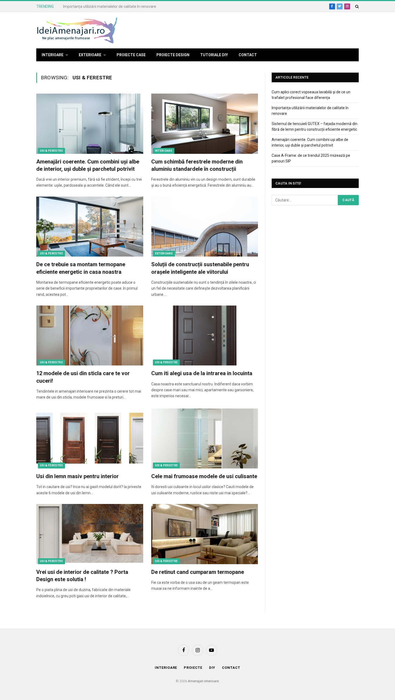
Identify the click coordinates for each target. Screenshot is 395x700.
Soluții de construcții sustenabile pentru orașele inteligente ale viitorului (200, 268)
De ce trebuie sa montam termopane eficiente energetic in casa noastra (80, 268)
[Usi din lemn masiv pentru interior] (89, 438)
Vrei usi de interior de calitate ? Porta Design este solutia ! (82, 575)
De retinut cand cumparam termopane (197, 572)
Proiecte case (131, 55)
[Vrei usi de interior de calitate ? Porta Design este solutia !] (89, 534)
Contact (248, 55)
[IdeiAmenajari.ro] (76, 30)
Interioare (52, 55)
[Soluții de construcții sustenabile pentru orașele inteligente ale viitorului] (204, 227)
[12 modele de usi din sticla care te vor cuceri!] (89, 335)
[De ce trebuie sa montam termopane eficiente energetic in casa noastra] (89, 227)
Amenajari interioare (203, 681)
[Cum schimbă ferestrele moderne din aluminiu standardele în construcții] (204, 124)
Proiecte (193, 668)
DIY (212, 668)
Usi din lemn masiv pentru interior (77, 476)
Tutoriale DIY (214, 55)
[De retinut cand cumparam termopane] (204, 534)
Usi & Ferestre (51, 150)
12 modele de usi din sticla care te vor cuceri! (83, 377)
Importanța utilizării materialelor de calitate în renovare (109, 6)
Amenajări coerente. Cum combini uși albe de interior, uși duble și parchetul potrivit (87, 165)
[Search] (356, 6)
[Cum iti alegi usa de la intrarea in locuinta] (204, 335)
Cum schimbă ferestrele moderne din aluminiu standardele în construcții (197, 165)
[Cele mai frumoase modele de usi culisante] (204, 438)
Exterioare (90, 55)
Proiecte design (172, 55)
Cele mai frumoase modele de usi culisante (204, 476)
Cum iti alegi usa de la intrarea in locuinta (201, 373)
